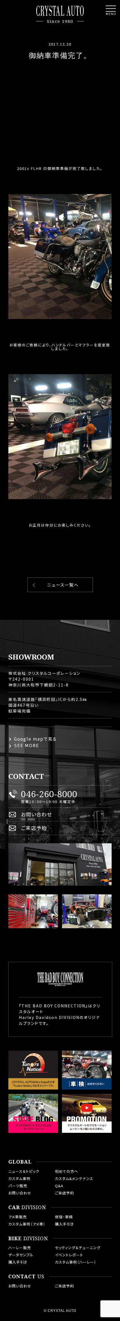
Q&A (59, 1185)
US (26, 1276)
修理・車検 (64, 1216)
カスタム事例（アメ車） (26, 1224)
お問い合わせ (36, 814)
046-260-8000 (49, 794)
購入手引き (64, 1224)
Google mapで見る (35, 739)
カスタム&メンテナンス (74, 1178)
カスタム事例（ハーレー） (75, 1262)
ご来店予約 (34, 827)
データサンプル (20, 1254)
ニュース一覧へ (63, 585)
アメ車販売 (17, 1216)
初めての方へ (66, 1171)
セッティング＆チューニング (77, 1247)
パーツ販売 (17, 1185)
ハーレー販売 (19, 1247)
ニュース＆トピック (23, 1171)
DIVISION (27, 1207)
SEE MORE (26, 745)
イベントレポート (69, 1254)
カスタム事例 (19, 1178)
